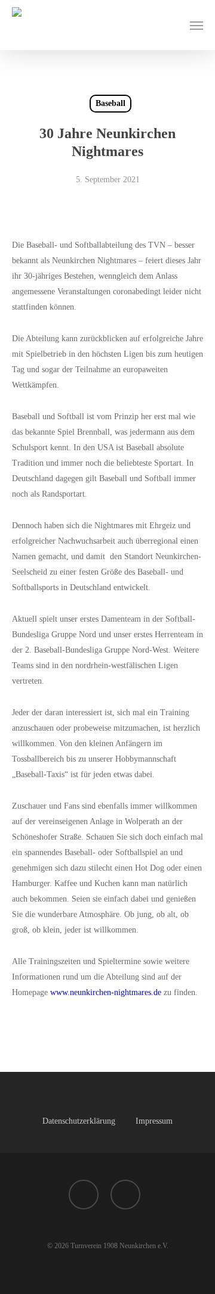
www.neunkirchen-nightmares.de (105, 992)
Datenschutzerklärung (78, 1121)
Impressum (154, 1121)
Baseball (110, 103)
